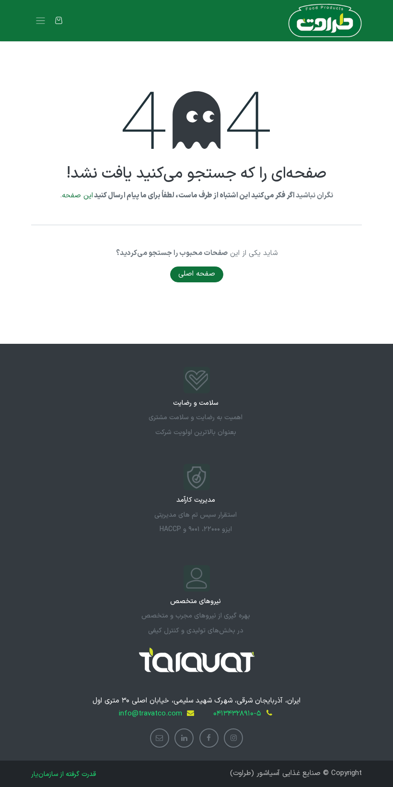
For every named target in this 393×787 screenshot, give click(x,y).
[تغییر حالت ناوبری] (40, 21)
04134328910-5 (237, 713)
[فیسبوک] (209, 738)
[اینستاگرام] (233, 738)
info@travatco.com (150, 713)
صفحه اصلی (196, 273)
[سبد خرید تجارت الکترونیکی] (59, 21)
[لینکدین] (184, 738)
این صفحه (77, 195)
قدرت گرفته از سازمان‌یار (63, 774)
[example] (159, 738)
